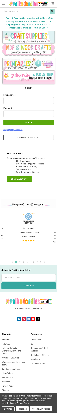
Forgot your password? (13, 130)
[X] (38, 319)
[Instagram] (19, 319)
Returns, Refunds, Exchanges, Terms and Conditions (11, 351)
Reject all (22, 408)
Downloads (35, 359)
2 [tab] (16, 262)
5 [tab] (28, 262)
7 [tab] (37, 262)
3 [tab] (20, 262)
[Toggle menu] (3, 3)
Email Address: (9, 95)
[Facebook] (29, 319)
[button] (28, 37)
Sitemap (5, 390)
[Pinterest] (24, 319)
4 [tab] (24, 262)
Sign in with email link (28, 137)
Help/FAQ (6, 344)
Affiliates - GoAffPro (10, 358)
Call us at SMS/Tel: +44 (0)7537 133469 (28, 313)
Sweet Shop (36, 340)
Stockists (6, 382)
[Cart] (53, 3)
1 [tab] (12, 262)
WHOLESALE (7, 377)
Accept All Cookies (41, 408)
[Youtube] (33, 319)
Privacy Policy (8, 386)
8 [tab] (41, 262)
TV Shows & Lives (38, 363)
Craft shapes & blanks (40, 355)
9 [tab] (45, 262)
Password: (7, 108)
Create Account (19, 179)
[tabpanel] (28, 234)
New (32, 344)
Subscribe (6, 340)
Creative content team (11, 369)
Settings (8, 408)
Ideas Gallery (7, 373)
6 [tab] (33, 262)
